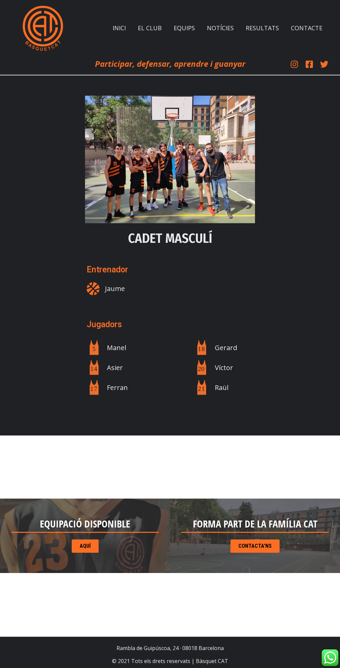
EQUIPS (184, 28)
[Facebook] (309, 64)
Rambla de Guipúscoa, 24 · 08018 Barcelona (170, 648)
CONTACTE (306, 28)
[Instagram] (294, 64)
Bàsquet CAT (212, 661)
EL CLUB (150, 28)
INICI (119, 28)
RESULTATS (262, 28)
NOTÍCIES (220, 28)
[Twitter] (324, 64)
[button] (255, 524)
